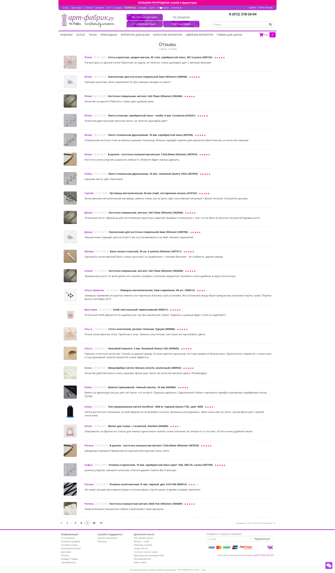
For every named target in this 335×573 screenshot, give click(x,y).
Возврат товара (69, 558)
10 (93, 523)
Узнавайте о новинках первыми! (224, 534)
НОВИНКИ (66, 34)
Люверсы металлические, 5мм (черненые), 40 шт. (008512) (157, 290)
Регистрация (265, 7)
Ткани (93, 34)
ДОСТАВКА (77, 7)
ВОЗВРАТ (100, 7)
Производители (142, 558)
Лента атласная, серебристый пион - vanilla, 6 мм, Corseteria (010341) (151, 115)
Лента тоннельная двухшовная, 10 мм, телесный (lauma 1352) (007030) (153, 173)
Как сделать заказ (143, 537)
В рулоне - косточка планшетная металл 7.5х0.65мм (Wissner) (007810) (153, 154)
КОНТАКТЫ (177, 7)
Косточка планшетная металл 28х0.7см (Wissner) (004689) (146, 503)
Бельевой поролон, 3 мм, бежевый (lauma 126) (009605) (143, 348)
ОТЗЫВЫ (143, 7)
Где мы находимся (107, 537)
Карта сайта (140, 562)
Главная (163, 49)
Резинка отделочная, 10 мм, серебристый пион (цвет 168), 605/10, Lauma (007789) (161, 465)
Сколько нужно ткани (146, 551)
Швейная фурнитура (199, 34)
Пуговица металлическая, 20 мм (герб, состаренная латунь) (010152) (153, 193)
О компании (68, 537)
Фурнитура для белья (135, 34)
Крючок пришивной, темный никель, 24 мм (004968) (142, 387)
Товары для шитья (229, 34)
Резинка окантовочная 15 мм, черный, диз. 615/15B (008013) (148, 484)
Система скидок (69, 544)
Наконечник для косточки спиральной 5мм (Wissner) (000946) (147, 76)
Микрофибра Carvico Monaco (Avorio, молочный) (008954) (144, 367)
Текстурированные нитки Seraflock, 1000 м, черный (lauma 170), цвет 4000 (155, 406)
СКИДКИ (118, 7)
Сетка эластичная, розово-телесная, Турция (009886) (141, 329)
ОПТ (109, 7)
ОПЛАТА (89, 7)
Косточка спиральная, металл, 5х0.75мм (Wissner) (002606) (145, 96)
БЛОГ (152, 7)
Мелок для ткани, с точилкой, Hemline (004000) (138, 426)
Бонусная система (71, 548)
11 (101, 523)
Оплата (65, 555)
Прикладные (108, 34)
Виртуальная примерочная (149, 555)
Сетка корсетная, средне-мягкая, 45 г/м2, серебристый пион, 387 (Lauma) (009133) (160, 57)
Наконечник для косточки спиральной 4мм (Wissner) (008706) (148, 232)
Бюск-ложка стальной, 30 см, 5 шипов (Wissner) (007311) (146, 251)
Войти (252, 7)
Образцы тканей (143, 544)
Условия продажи (70, 541)
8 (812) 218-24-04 (242, 14)
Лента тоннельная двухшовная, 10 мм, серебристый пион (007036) (150, 135)
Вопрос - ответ (142, 541)
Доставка (66, 551)
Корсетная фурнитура (167, 34)
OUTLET (80, 34)
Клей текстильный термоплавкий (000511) (140, 309)
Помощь (102, 541)
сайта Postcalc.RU (263, 555)
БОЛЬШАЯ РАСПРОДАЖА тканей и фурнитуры (167, 2)
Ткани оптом (141, 548)
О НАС (66, 7)
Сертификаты (68, 562)
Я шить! (163, 7)
